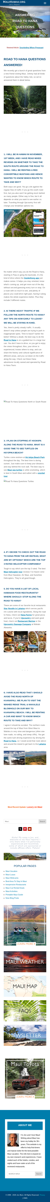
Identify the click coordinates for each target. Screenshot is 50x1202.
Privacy (42, 1195)
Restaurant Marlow (26, 621)
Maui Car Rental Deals (15, 888)
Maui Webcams (12, 878)
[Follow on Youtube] (30, 829)
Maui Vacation (11, 871)
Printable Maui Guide (14, 895)
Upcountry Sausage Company (17, 624)
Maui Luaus (10, 875)
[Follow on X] (20, 829)
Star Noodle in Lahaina (14, 608)
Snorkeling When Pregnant (31, 48)
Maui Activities (11, 891)
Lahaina (42, 744)
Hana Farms (26, 615)
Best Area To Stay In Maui (16, 881)
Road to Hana (10, 340)
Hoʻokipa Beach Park (35, 457)
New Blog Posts (12, 898)
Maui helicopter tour (13, 572)
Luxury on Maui (34, 807)
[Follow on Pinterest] (25, 829)
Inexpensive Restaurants (16, 885)
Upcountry (26, 618)
